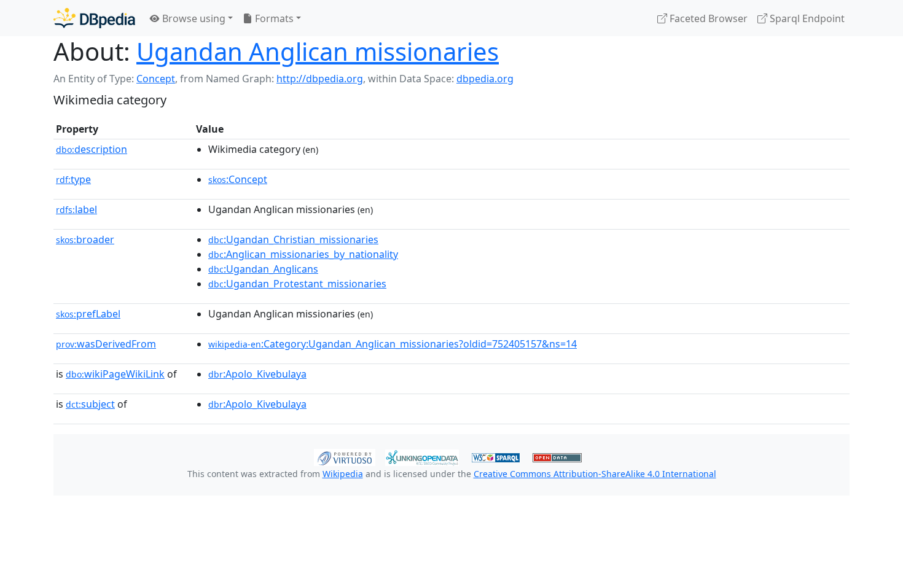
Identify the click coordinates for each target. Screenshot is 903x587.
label (76, 209)
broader (85, 239)
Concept (155, 78)
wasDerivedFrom (106, 344)
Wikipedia (342, 474)
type (73, 179)
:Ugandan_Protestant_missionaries (297, 283)
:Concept (237, 179)
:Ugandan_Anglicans (263, 269)
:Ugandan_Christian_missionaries (293, 239)
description (91, 149)
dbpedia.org (485, 78)
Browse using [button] (192, 18)
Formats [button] (273, 18)
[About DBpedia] (94, 18)
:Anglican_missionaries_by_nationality (303, 254)
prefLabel (88, 314)
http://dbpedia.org (319, 78)
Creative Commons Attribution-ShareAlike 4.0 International (595, 474)
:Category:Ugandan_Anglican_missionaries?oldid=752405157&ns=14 (392, 344)
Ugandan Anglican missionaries (317, 51)
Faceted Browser (707, 18)
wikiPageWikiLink (115, 374)
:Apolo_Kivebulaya (257, 374)
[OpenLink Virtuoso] (344, 456)
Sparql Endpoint (806, 18)
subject (90, 404)
